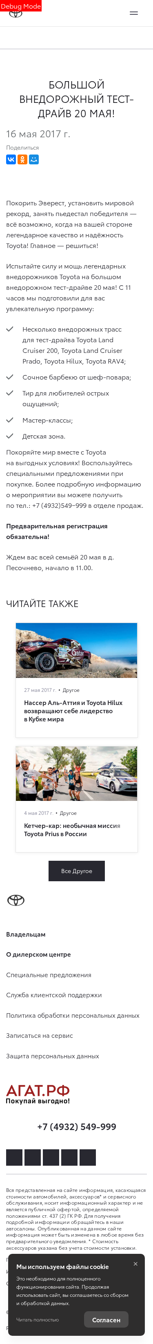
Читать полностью (37, 1319)
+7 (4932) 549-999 (76, 1125)
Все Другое (76, 870)
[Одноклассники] (22, 159)
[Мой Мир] (34, 159)
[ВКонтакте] (11, 159)
